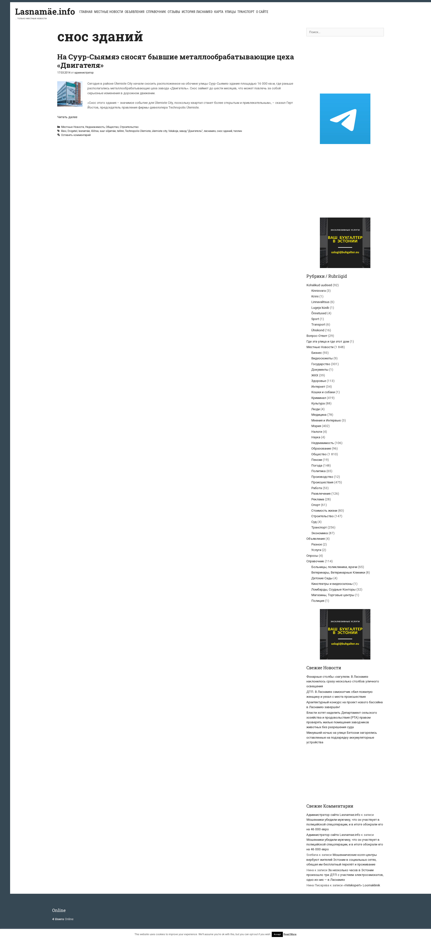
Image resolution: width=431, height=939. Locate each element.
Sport (315, 319)
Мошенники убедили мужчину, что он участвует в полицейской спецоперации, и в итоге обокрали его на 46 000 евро (344, 824)
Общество (112, 127)
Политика (318, 471)
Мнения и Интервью (326, 420)
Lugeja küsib (320, 308)
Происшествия (322, 482)
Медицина (318, 415)
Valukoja (173, 131)
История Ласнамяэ (197, 12)
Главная (85, 12)
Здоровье (318, 381)
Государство (320, 364)
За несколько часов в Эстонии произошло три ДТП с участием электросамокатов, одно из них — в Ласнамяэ (345, 875)
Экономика (319, 533)
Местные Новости (108, 12)
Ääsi (63, 131)
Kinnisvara (318, 291)
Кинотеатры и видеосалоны (332, 584)
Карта (218, 12)
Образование (321, 448)
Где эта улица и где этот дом (327, 341)
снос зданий (224, 131)
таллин (237, 131)
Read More (290, 934)
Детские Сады (322, 578)
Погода (316, 465)
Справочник (156, 12)
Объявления (134, 12)
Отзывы (174, 12)
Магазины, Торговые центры (332, 595)
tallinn (120, 131)
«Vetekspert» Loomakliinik (361, 885)
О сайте (262, 12)
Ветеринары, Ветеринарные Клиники (338, 572)
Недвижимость (95, 127)
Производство (322, 477)
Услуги (316, 550)
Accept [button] (277, 934)
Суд (314, 522)
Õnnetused (318, 313)
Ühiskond (317, 330)
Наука (315, 437)
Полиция (317, 601)
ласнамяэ (210, 131)
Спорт (315, 505)
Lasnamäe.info (45, 11)
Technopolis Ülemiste (138, 131)
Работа (316, 488)
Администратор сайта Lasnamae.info (333, 815)
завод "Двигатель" (191, 131)
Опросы (312, 556)
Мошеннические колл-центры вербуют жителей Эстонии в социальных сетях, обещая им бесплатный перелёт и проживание (341, 859)
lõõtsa (94, 131)
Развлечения (320, 493)
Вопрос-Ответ (316, 336)
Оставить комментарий (76, 135)
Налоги (316, 432)
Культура (318, 403)
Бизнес (316, 353)
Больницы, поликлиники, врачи (334, 567)
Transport (318, 324)
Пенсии (316, 460)
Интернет (318, 386)
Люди (315, 409)
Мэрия (316, 426)
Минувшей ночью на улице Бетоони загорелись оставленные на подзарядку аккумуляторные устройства (341, 737)
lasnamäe (84, 131)
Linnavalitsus (320, 302)
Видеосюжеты (322, 358)
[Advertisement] (345, 64)
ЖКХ (314, 375)
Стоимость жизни (324, 510)
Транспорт (245, 12)
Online (62, 919)
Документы (319, 369)
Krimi (315, 296)
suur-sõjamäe (108, 131)
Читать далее (67, 117)
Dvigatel (72, 131)
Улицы (230, 12)
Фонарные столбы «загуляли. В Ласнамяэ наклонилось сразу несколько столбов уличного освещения (342, 681)
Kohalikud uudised (319, 285)
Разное (316, 544)
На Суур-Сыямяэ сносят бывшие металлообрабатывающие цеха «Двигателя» (175, 61)
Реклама (317, 499)
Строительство (129, 127)
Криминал (318, 398)
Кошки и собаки (323, 392)
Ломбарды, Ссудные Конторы (333, 589)
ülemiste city (159, 131)
